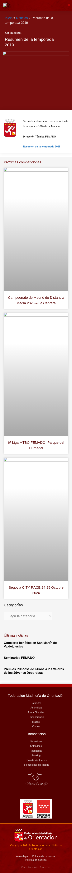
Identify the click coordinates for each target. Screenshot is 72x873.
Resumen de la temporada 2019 (41, 146)
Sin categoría (13, 32)
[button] (69, 5)
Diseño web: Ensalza (36, 867)
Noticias (22, 18)
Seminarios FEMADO (19, 657)
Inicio (8, 18)
